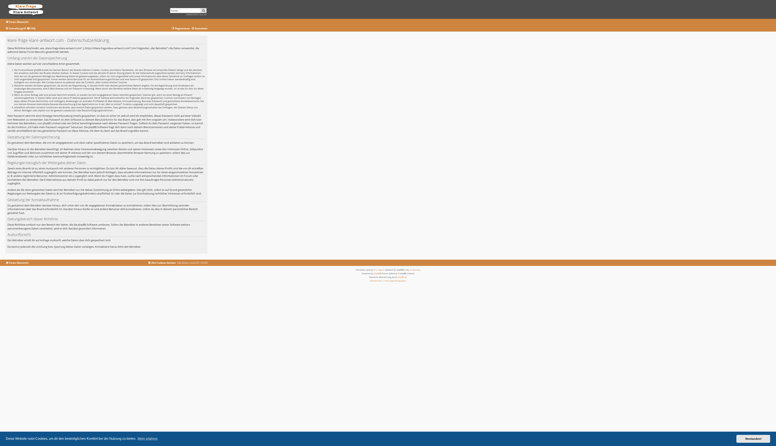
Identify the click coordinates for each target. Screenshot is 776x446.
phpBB (377, 273)
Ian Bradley (414, 269)
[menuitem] (31, 28)
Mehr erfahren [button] (148, 438)
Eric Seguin (379, 269)
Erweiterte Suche (196, 14)
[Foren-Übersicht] (26, 9)
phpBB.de (402, 277)
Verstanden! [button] (753, 438)
